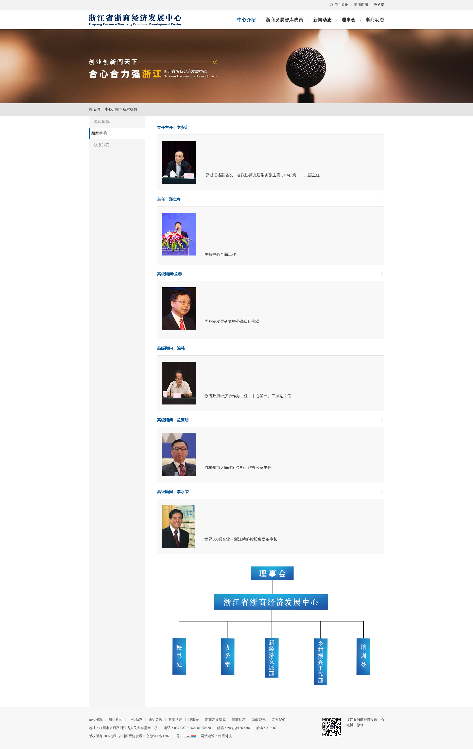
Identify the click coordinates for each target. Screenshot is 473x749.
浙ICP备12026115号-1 (166, 736)
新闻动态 (322, 19)
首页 (97, 109)
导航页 (379, 5)
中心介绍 (246, 19)
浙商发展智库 (215, 720)
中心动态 (135, 720)
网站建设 (208, 736)
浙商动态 (375, 19)
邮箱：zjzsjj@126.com (233, 728)
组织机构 (130, 109)
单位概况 (102, 121)
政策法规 (175, 720)
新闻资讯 (259, 720)
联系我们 (102, 145)
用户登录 (341, 5)
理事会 (349, 19)
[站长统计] (190, 736)
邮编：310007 (266, 728)
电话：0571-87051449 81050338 (187, 728)
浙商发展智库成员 (284, 19)
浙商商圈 (361, 5)
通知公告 (155, 720)
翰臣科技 (225, 736)
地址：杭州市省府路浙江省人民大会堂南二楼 (123, 728)
